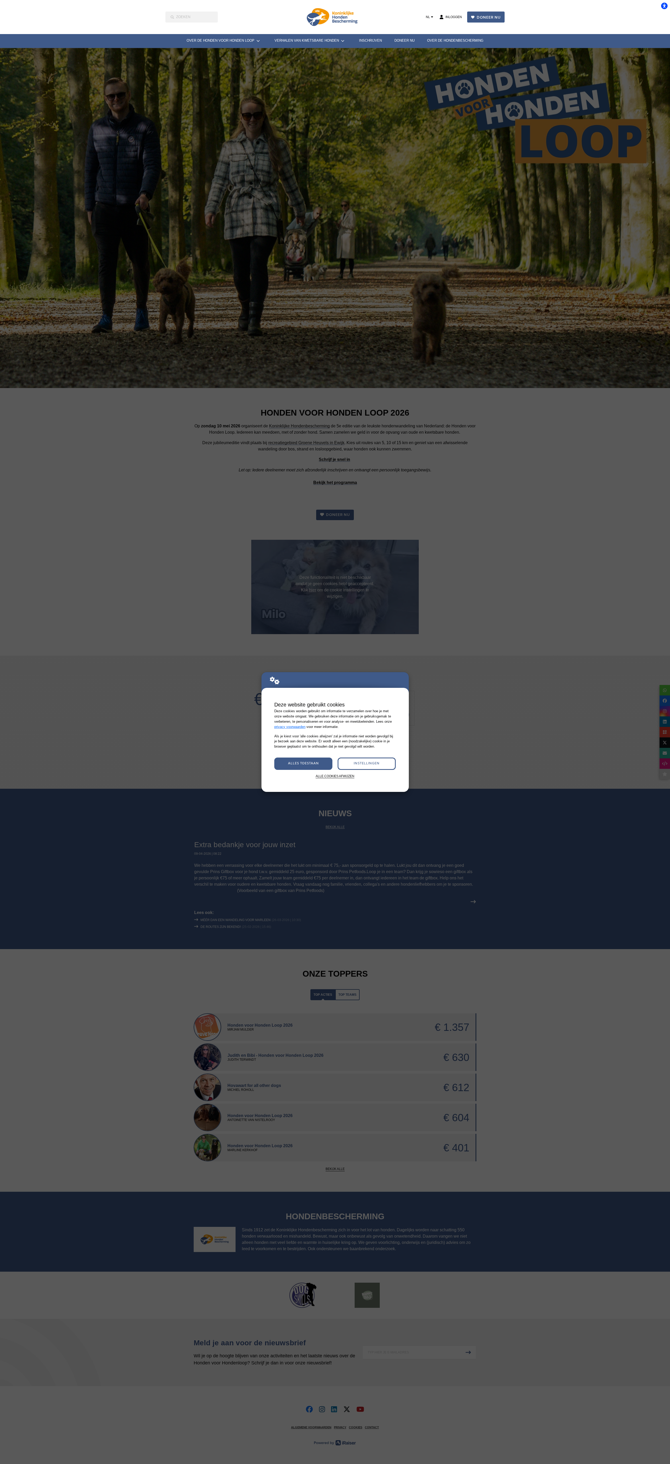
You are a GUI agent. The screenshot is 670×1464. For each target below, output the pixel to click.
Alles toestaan (303, 763)
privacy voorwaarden (289, 727)
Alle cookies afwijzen (335, 776)
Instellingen (366, 763)
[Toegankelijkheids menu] (664, 6)
